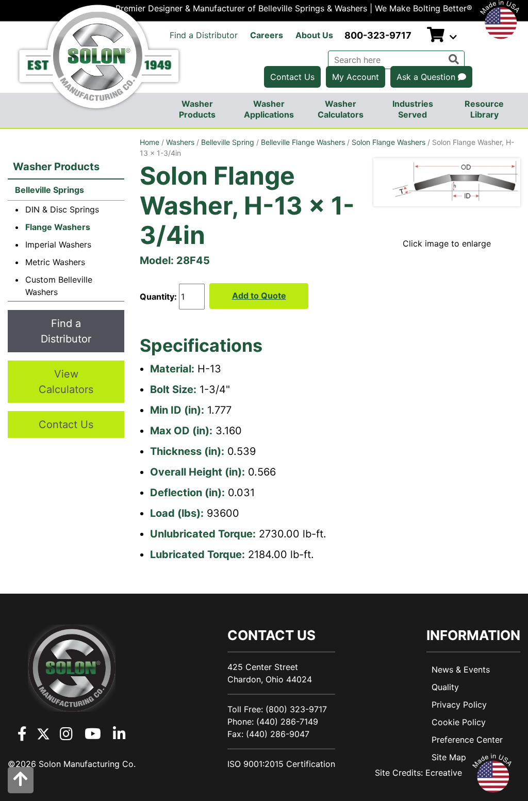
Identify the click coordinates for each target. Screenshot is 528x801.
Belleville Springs (48, 190)
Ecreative (443, 772)
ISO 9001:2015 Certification (281, 764)
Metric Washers (55, 262)
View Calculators (66, 382)
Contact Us (292, 77)
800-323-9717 (377, 35)
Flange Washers (57, 227)
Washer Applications (269, 109)
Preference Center (467, 739)
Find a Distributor (204, 35)
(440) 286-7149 (287, 721)
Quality (445, 687)
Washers (180, 142)
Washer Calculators (341, 109)
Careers (266, 35)
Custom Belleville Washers (58, 285)
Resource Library (484, 109)
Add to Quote (259, 295)
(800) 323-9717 (296, 709)
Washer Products (197, 109)
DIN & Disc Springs (62, 209)
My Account (355, 77)
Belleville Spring (227, 142)
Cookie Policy (459, 722)
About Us (314, 35)
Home (149, 142)
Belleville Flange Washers (303, 142)
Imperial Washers (58, 244)
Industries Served (412, 109)
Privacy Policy (459, 704)
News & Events (461, 669)
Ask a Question (427, 77)
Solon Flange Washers (388, 142)
